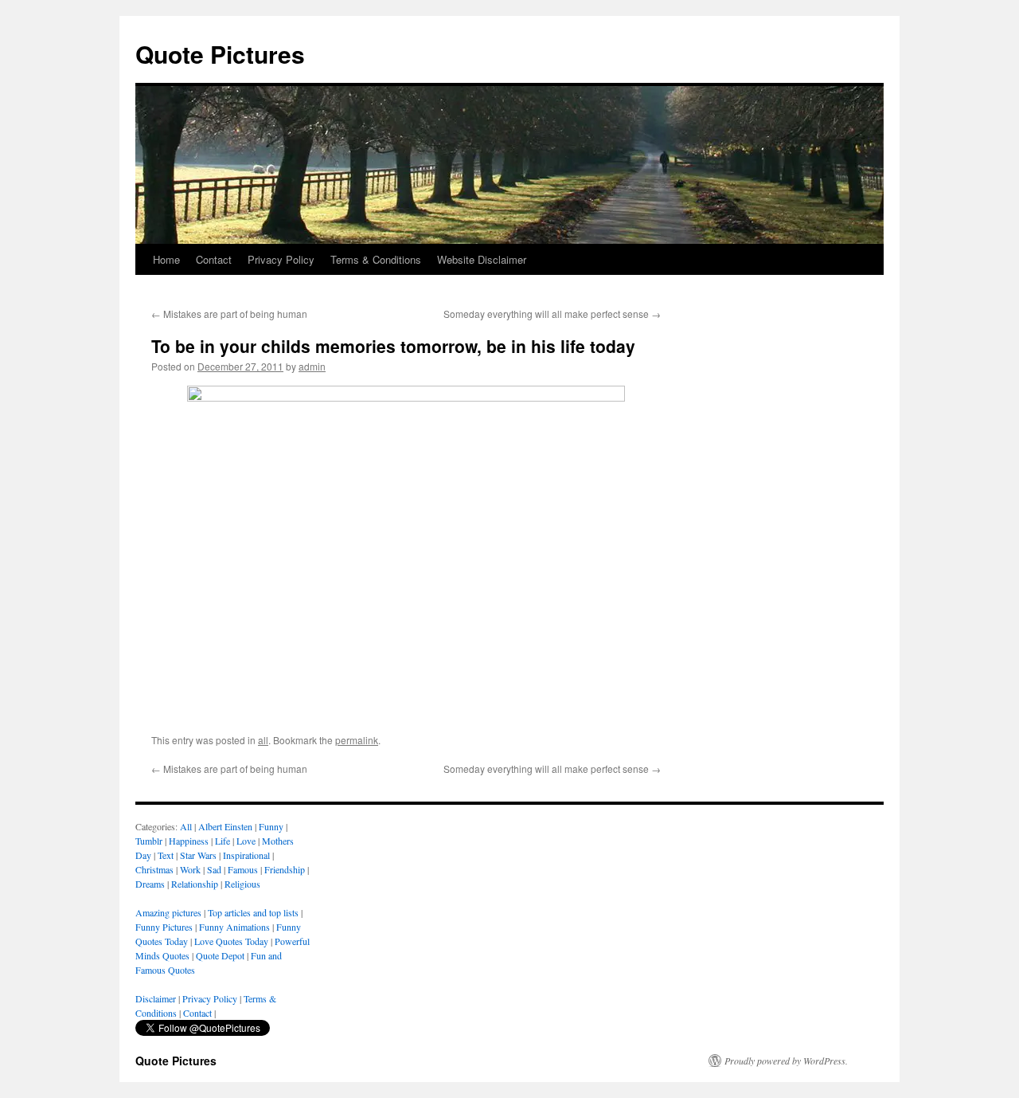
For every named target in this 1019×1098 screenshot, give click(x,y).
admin (312, 366)
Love (246, 840)
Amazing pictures (168, 912)
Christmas (154, 869)
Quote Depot (220, 955)
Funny (271, 826)
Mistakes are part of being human (229, 313)
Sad (214, 869)
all (263, 740)
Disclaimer (155, 998)
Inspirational (246, 855)
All (186, 826)
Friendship (284, 869)
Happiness (189, 840)
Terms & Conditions (375, 259)
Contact (214, 259)
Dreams (150, 883)
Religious (242, 883)
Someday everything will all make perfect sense (552, 313)
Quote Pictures (220, 54)
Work (190, 869)
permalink (356, 740)
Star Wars (198, 855)
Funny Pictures (164, 926)
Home (166, 259)
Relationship (194, 883)
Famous (243, 869)
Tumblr (148, 840)
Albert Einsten (225, 826)
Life (222, 840)
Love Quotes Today (231, 941)
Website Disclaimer (481, 259)
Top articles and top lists (253, 912)
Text (166, 855)
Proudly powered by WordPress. (786, 1060)
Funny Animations (234, 926)
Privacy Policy (281, 259)
